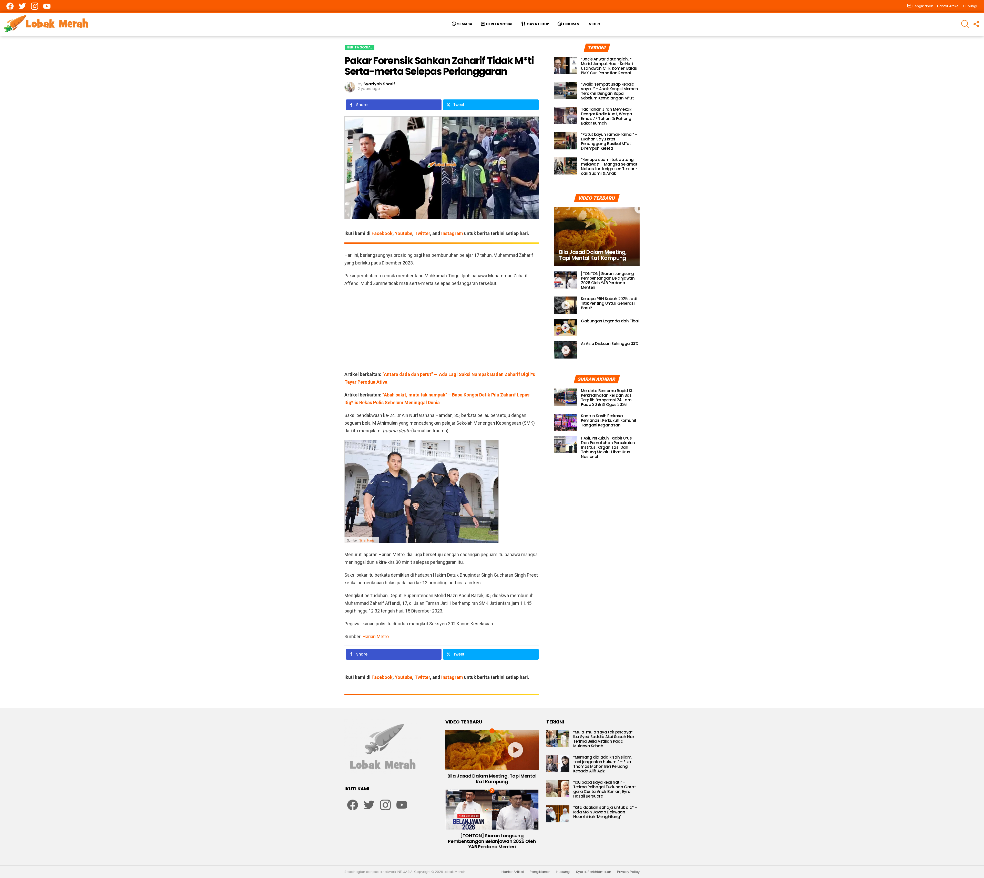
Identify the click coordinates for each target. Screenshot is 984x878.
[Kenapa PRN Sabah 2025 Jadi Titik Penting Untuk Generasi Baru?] (565, 305)
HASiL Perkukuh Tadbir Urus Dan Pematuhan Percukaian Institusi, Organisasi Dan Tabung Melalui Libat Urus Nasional (608, 447)
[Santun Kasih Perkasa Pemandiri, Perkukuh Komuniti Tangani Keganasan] (565, 422)
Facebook (382, 233)
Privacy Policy (628, 872)
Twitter (422, 233)
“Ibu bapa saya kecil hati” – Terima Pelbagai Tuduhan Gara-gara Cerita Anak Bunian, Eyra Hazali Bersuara (604, 789)
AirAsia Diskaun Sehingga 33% (609, 343)
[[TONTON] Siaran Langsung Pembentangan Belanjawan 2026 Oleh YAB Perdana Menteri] (565, 280)
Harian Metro (376, 636)
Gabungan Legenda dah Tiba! (610, 321)
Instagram (452, 233)
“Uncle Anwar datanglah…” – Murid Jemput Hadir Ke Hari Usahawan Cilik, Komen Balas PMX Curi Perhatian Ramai (609, 66)
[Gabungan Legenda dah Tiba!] (565, 327)
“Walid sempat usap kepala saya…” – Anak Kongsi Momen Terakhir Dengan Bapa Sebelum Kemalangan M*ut (609, 91)
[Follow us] (976, 24)
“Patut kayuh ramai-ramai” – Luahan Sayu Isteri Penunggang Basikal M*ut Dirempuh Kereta (609, 141)
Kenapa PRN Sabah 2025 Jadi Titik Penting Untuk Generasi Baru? (609, 303)
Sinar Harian (367, 540)
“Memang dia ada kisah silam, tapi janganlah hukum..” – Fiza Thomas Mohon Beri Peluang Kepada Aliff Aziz (602, 764)
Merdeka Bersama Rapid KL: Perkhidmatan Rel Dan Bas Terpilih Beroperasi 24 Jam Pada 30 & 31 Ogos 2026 (607, 397)
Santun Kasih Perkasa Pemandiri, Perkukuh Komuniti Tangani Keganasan (609, 420)
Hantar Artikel (948, 6)
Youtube (403, 233)
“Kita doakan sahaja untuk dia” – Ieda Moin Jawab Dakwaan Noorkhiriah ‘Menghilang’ (605, 812)
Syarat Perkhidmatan (593, 872)
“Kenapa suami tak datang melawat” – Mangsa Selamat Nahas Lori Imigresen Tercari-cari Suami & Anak (609, 166)
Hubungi (970, 6)
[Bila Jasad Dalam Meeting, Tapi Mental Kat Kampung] (597, 236)
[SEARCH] (965, 24)
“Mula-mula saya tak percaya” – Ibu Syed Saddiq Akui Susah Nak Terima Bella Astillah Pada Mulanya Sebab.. (604, 739)
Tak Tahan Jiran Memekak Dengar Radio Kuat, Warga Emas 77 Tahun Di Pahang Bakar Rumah (606, 116)
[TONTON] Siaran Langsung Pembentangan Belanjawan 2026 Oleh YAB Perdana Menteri (607, 280)
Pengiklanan (540, 872)
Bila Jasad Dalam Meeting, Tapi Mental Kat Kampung (491, 779)
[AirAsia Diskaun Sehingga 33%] (565, 350)
